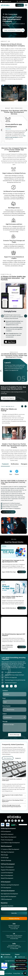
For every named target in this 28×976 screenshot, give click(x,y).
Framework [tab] (5, 464)
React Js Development (7, 867)
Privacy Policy (16, 973)
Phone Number (7, 706)
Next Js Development (7, 875)
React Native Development (8, 837)
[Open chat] (25, 973)
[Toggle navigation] (26, 5)
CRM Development (6, 899)
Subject (5, 713)
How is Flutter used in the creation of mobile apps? (12, 779)
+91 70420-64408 (14, 948)
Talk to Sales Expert (21, 968)
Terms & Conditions (7, 973)
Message (5, 721)
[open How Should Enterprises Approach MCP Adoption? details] (14, 624)
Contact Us (19, 5)
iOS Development (6, 831)
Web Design (4, 855)
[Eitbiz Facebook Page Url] (3, 686)
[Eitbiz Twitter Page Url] (11, 686)
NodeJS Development (7, 878)
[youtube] (12, 821)
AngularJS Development (8, 870)
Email (4, 698)
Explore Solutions (20, 964)
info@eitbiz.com (7, 1)
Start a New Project (21, 960)
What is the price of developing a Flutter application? (12, 800)
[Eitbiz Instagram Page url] (9, 821)
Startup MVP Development (8, 896)
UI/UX (25, 136)
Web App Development (7, 852)
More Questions (8, 758)
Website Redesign (6, 860)
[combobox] (4, 709)
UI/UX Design (5, 857)
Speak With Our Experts (8, 512)
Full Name (5, 690)
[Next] (26, 129)
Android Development (7, 834)
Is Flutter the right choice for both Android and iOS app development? (11, 805)
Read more (22, 572)
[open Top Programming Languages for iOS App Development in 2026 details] (14, 551)
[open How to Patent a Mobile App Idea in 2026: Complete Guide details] (14, 587)
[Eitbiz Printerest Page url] (15, 821)
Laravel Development (7, 872)
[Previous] (1, 129)
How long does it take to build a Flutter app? (12, 795)
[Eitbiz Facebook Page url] (5, 821)
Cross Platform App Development (10, 842)
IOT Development (6, 887)
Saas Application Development (9, 893)
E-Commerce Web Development (10, 849)
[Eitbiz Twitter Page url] (22, 821)
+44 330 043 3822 (14, 938)
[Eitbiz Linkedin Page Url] (15, 686)
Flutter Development (7, 840)
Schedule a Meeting (14, 918)
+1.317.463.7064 (23, 1)
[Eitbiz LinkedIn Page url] (19, 821)
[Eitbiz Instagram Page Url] (7, 686)
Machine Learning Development (10, 885)
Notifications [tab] (15, 464)
